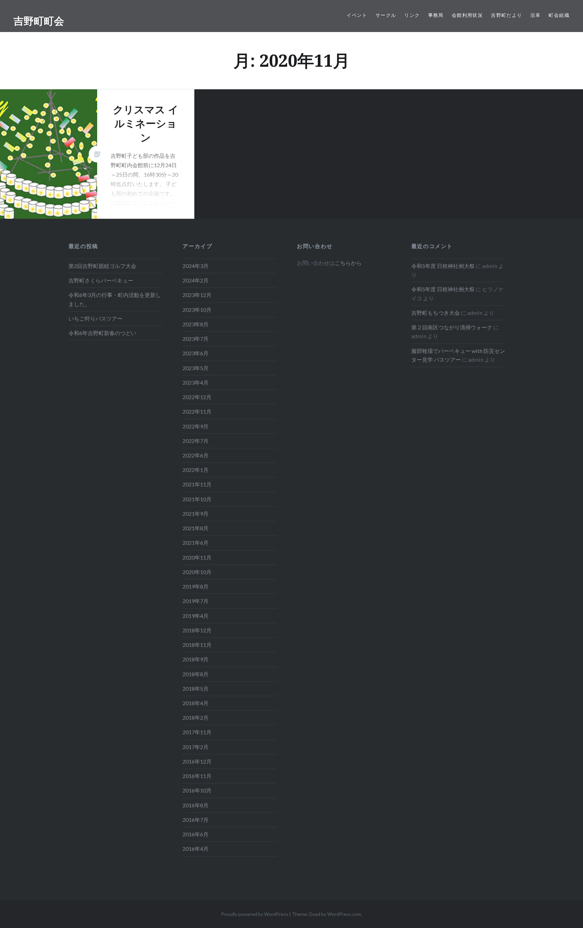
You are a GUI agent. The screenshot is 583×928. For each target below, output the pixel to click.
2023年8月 (196, 324)
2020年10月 (197, 572)
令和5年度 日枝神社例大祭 (443, 266)
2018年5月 (196, 688)
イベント (356, 15)
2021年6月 (196, 542)
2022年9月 (196, 426)
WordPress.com (344, 914)
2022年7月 (196, 441)
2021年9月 (196, 513)
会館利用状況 (467, 15)
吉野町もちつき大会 (435, 312)
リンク (412, 15)
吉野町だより (506, 15)
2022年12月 (197, 397)
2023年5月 (196, 368)
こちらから (348, 263)
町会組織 (559, 15)
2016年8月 (196, 805)
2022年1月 (196, 470)
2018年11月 (197, 644)
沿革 (535, 15)
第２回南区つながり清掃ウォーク (451, 327)
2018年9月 (196, 659)
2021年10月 (197, 499)
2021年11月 (197, 484)
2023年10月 (197, 309)
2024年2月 (196, 280)
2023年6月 (196, 353)
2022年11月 (197, 411)
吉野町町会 (38, 21)
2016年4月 (196, 848)
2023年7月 (196, 338)
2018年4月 (196, 703)
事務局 (436, 15)
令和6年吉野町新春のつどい (102, 333)
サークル (386, 15)
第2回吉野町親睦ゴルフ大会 (102, 266)
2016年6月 (196, 834)
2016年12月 (197, 761)
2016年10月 (197, 790)
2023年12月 (197, 295)
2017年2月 (196, 747)
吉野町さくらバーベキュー (100, 280)
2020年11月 (197, 557)
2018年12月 (197, 630)
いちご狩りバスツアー (95, 318)
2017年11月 (197, 732)
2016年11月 (197, 776)
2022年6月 (196, 455)
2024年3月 (196, 266)
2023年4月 (196, 382)
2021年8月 (196, 528)
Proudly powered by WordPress (254, 914)
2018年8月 (196, 674)
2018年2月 (196, 717)
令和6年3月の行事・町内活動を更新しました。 (114, 299)
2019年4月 (196, 615)
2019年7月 (196, 601)
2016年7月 (196, 819)
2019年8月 (196, 586)
